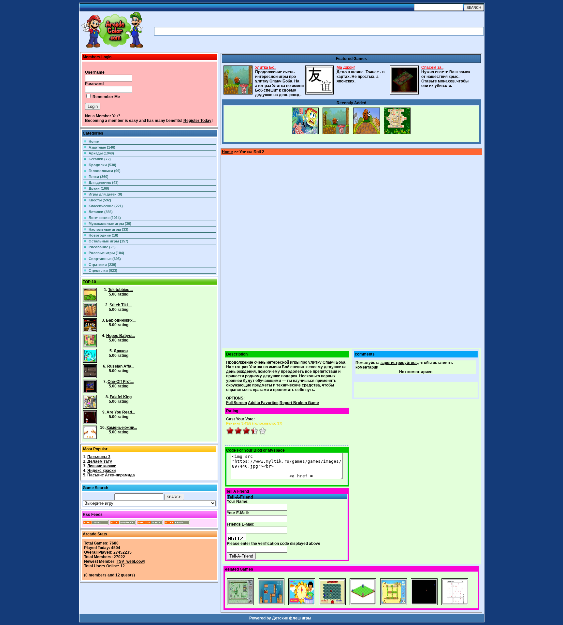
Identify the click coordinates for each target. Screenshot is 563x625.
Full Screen (236, 402)
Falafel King (121, 397)
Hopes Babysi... (120, 335)
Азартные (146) (102, 147)
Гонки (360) (98, 177)
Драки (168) (99, 188)
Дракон (121, 351)
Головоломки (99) (105, 171)
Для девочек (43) (104, 182)
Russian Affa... (120, 366)
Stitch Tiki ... (120, 305)
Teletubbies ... (120, 289)
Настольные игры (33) (108, 229)
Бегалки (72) (100, 159)
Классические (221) (106, 206)
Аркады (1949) (101, 153)
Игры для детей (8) (105, 194)
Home (94, 141)
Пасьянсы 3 (98, 457)
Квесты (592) (100, 200)
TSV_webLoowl (131, 561)
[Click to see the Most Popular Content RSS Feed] (123, 523)
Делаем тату (99, 461)
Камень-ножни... (122, 427)
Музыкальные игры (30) (110, 223)
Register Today (197, 120)
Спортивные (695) (105, 259)
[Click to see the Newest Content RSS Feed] (96, 523)
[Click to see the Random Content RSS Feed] (150, 523)
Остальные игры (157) (108, 241)
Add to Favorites (263, 402)
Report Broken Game (299, 402)
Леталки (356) (101, 212)
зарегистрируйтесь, (400, 362)
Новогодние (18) (103, 235)
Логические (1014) (105, 218)
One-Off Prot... (121, 381)
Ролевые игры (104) (106, 253)
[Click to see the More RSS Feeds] (177, 523)
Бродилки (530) (102, 165)
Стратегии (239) (102, 265)
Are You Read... (121, 412)
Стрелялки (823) (103, 270)
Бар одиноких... (121, 320)
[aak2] (112, 48)
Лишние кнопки (101, 466)
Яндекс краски (101, 470)
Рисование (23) (102, 247)
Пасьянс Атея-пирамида (111, 475)
